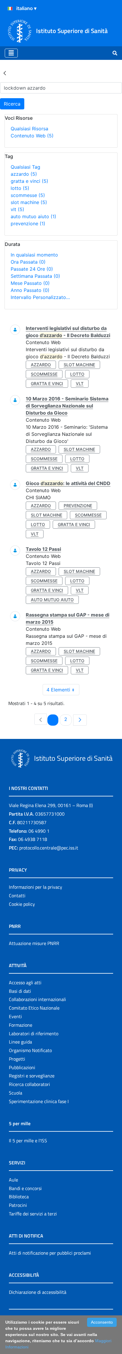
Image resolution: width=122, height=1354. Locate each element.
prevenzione (28, 223)
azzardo (24, 174)
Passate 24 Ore (32, 269)
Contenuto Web (32, 136)
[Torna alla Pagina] (4, 73)
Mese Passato (30, 283)
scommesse (28, 195)
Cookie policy (22, 904)
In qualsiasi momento (34, 255)
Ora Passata (28, 262)
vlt (17, 209)
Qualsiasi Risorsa (29, 129)
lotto (20, 188)
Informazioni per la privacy (35, 886)
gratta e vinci (29, 181)
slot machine (29, 202)
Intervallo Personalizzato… (40, 297)
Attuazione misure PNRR (34, 943)
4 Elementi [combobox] (58, 690)
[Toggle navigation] (11, 53)
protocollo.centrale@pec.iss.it (48, 847)
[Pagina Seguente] (80, 720)
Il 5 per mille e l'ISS (28, 1140)
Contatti (17, 895)
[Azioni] (10, 8)
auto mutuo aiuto (33, 216)
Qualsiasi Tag (25, 167)
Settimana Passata (35, 276)
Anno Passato (30, 290)
